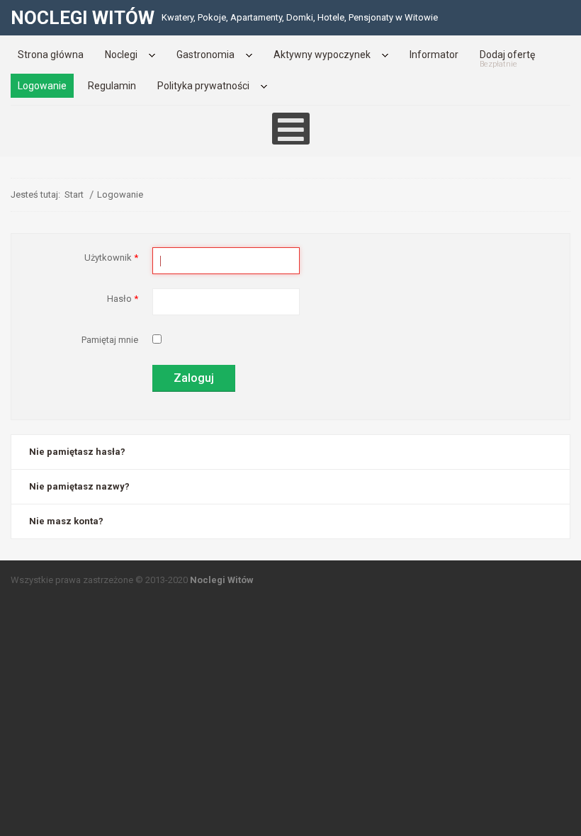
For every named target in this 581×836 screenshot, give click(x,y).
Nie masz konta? (66, 521)
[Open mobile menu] (291, 129)
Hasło (122, 298)
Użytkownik (111, 257)
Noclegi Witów (222, 580)
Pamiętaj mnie (109, 339)
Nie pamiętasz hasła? (77, 451)
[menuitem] (51, 55)
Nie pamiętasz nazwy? (79, 486)
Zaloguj (194, 378)
